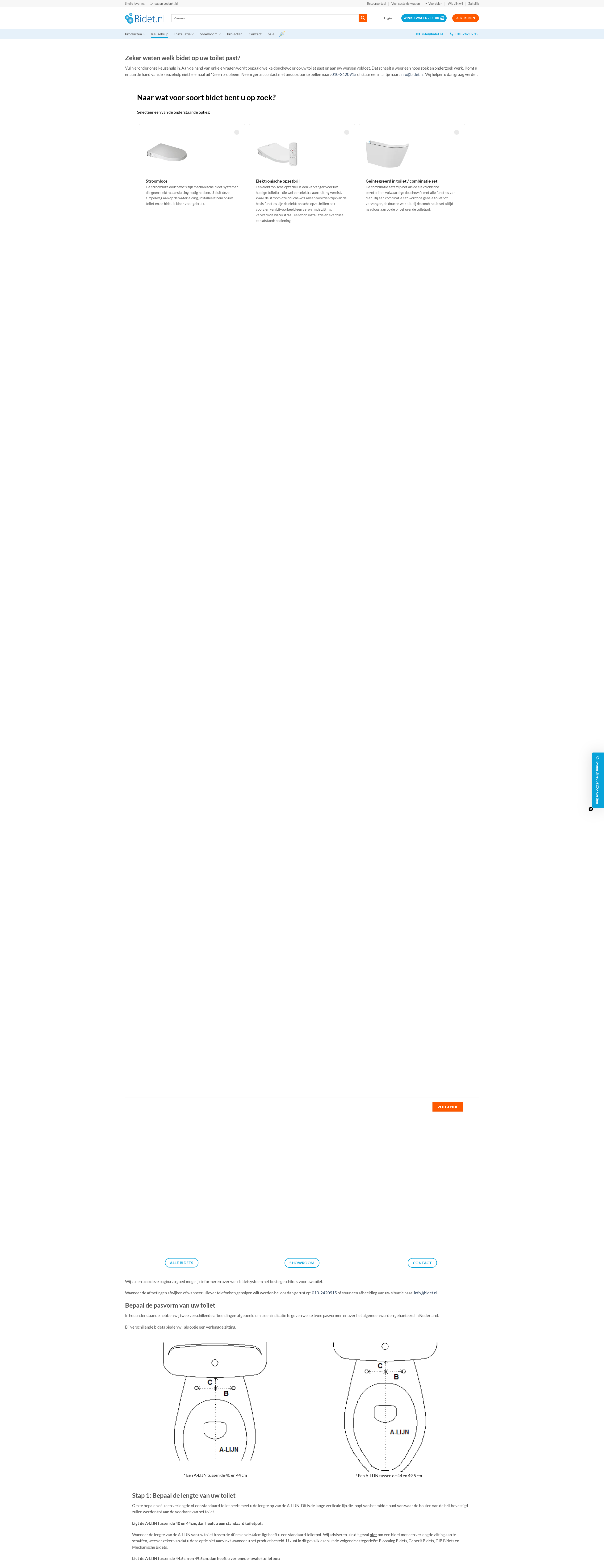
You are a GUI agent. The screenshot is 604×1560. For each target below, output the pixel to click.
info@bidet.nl (412, 74)
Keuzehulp (159, 34)
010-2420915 (344, 74)
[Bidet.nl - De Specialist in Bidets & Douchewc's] (144, 18)
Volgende (447, 1106)
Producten (133, 34)
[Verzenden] (363, 18)
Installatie (182, 34)
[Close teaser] (590, 809)
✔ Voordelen (433, 3)
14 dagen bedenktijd (164, 3)
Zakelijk (473, 3)
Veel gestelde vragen (405, 3)
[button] (388, 18)
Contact (255, 34)
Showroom (209, 34)
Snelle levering (135, 3)
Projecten (235, 34)
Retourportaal (376, 3)
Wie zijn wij (455, 3)
